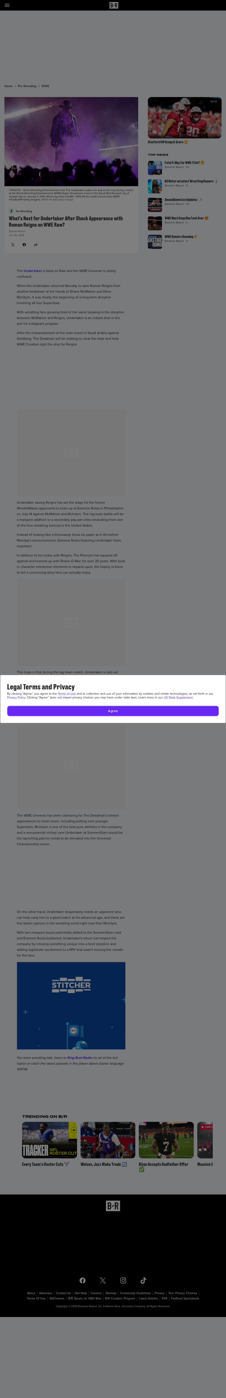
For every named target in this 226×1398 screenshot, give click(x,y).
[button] (113, 711)
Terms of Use (67, 694)
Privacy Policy (16, 697)
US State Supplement (178, 697)
